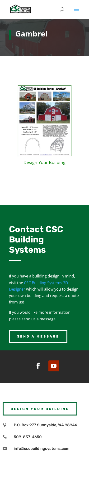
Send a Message (38, 336)
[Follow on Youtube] (53, 365)
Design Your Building (44, 162)
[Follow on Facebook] (38, 366)
